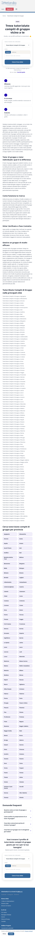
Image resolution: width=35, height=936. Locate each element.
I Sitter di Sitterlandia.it (7, 901)
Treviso (21, 772)
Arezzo (21, 543)
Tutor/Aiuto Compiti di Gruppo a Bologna (14, 325)
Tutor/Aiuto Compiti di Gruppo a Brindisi (14, 332)
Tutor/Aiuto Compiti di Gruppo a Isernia (13, 386)
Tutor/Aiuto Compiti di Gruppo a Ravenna (14, 458)
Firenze (6, 619)
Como (21, 596)
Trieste (6, 777)
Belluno (21, 557)
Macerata (22, 656)
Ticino (21, 763)
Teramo (21, 758)
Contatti (3, 921)
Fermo (6, 614)
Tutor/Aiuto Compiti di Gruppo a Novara (13, 422)
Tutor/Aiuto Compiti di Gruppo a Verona (13, 514)
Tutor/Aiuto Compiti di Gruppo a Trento (13, 498)
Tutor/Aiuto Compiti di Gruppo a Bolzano (14, 327)
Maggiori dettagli (29, 931)
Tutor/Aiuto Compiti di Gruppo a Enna (13, 361)
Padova (6, 693)
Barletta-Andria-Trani (8, 558)
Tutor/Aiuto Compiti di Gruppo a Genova (13, 377)
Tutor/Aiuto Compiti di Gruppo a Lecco (13, 395)
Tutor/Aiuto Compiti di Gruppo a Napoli (13, 419)
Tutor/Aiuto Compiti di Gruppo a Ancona (13, 301)
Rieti (20, 731)
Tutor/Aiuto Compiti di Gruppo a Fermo (13, 366)
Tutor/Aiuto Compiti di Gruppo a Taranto (14, 487)
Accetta (11, 933)
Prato (5, 721)
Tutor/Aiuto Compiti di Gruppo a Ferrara (13, 368)
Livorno (6, 652)
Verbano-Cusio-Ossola (8, 787)
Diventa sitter (5, 903)
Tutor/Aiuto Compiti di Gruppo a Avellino (14, 312)
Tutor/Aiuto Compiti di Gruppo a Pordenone (14, 449)
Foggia (21, 619)
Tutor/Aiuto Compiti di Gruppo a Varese (13, 507)
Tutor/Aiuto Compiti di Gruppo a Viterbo (13, 520)
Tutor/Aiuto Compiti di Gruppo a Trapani (14, 496)
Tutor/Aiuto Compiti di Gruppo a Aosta (13, 303)
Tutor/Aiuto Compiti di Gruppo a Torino (13, 493)
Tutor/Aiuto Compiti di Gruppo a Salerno (14, 473)
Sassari (6, 745)
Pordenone (7, 717)
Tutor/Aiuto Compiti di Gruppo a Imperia (14, 384)
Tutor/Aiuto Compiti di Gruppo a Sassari (13, 475)
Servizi (3, 917)
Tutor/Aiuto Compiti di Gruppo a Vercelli (13, 511)
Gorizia (21, 628)
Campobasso (23, 582)
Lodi (20, 652)
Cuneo (21, 605)
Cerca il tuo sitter (17, 62)
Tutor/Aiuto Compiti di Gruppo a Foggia (13, 372)
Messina (6, 670)
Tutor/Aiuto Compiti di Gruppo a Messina (14, 410)
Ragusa (21, 721)
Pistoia (21, 712)
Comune (8, 52)
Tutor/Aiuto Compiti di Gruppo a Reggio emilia (15, 462)
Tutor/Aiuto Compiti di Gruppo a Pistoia (13, 446)
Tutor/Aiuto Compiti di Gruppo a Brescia (13, 330)
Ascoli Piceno (7, 548)
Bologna (21, 568)
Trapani (21, 768)
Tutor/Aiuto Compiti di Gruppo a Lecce (13, 393)
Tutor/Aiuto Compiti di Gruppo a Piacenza (14, 442)
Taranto (6, 758)
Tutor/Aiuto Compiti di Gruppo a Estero (13, 363)
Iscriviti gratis (21, 72)
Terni (5, 763)
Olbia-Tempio (7, 689)
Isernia (21, 638)
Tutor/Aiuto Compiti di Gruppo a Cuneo (13, 359)
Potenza (21, 717)
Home (4, 16)
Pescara (6, 707)
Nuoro (6, 684)
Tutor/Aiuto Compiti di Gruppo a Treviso (13, 500)
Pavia (20, 698)
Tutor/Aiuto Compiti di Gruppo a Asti (12, 310)
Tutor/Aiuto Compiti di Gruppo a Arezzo (13, 305)
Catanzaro (22, 591)
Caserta (21, 587)
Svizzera (21, 754)
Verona (6, 793)
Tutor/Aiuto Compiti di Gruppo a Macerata (14, 404)
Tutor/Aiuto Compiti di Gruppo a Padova (13, 428)
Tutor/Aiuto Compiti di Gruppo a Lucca (13, 401)
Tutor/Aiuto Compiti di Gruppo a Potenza (14, 451)
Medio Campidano (24, 666)
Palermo (21, 693)
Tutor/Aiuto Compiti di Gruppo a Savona (13, 478)
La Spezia (6, 642)
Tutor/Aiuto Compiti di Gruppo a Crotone (14, 357)
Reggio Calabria (23, 726)
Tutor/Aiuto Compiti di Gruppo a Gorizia (13, 379)
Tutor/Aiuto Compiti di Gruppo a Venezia (14, 509)
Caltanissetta (7, 582)
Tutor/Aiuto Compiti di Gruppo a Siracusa (14, 482)
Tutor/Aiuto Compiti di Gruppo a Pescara (14, 440)
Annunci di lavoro (6, 905)
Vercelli (21, 786)
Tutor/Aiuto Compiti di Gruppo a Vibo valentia (15, 516)
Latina (21, 642)
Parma (6, 698)
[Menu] (16, 9)
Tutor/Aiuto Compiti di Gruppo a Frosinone (14, 375)
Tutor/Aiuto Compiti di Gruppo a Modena (14, 415)
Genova (6, 628)
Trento (6, 772)
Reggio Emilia (8, 731)
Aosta (21, 539)
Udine (21, 777)
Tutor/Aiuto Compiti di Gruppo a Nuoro (13, 424)
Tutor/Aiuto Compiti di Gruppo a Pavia (13, 435)
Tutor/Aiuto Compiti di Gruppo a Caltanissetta (15, 336)
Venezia (21, 782)
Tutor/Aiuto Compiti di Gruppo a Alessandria (15, 298)
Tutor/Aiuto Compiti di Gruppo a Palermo (14, 431)
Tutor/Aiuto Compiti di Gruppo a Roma (13, 469)
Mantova (6, 661)
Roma (21, 735)
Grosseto (6, 633)
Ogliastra (21, 684)
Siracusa (21, 749)
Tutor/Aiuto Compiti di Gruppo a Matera (13, 408)
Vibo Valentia (23, 793)
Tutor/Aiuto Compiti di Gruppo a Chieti (13, 348)
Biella (5, 568)
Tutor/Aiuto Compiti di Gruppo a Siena (13, 480)
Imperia (21, 633)
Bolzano (6, 573)
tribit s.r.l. (20, 891)
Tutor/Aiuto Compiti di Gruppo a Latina (13, 390)
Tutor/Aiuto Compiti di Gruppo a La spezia (14, 388)
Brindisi (6, 577)
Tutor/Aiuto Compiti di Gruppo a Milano (13, 413)
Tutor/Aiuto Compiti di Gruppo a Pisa (13, 444)
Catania (6, 591)
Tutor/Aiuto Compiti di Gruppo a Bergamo (14, 321)
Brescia (21, 573)
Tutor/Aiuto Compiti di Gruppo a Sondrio (14, 484)
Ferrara (21, 614)
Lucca (5, 656)
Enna (5, 610)
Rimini (6, 735)
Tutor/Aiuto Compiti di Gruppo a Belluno (14, 316)
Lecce (5, 647)
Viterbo (21, 797)
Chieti (5, 596)
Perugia (6, 703)
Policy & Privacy (5, 919)
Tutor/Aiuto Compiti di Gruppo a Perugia (14, 437)
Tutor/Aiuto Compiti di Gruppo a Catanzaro (14, 345)
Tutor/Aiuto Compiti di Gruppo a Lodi (13, 399)
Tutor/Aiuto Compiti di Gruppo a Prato (13, 453)
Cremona (21, 601)
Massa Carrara (23, 661)
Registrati (9, 9)
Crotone (6, 605)
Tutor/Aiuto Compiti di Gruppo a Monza (13, 417)
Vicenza (6, 797)
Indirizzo (14, 52)
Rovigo (6, 740)
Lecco (21, 647)
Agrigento (7, 534)
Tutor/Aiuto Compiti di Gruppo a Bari (13, 314)
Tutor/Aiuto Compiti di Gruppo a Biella (13, 323)
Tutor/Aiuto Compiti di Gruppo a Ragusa (13, 455)
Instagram (10, 894)
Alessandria (22, 534)
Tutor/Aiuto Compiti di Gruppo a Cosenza (14, 352)
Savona (21, 745)
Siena (5, 749)
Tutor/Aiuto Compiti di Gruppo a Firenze (13, 370)
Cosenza (6, 601)
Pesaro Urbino (23, 703)
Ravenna (6, 726)
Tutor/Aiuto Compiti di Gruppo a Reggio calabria (16, 460)
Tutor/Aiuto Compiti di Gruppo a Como (13, 350)
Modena (6, 675)
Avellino (6, 552)
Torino (6, 768)
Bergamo (21, 563)
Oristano (21, 689)
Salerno (21, 740)
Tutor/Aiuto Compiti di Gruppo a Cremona (14, 354)
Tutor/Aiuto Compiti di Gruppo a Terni (13, 491)
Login (2, 9)
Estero (21, 610)
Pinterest (16, 894)
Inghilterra (7, 638)
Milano (21, 670)
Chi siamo (4, 912)
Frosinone (22, 624)
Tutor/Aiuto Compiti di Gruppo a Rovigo (13, 471)
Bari (20, 552)
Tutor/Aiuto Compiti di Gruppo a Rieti (13, 464)
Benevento (7, 563)
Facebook (3, 894)
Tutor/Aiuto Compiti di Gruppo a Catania (14, 343)
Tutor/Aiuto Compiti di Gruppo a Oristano (14, 426)
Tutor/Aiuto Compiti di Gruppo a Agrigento (14, 296)
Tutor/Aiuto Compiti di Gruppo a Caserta (14, 341)
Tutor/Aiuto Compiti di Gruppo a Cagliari (14, 334)
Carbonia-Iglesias (9, 587)
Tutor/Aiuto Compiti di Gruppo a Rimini (13, 467)
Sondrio (6, 754)
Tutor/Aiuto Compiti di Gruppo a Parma (13, 433)
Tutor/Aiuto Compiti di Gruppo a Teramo (13, 489)
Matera (6, 666)
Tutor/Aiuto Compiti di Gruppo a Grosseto (14, 381)
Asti (20, 548)
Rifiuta (4, 933)
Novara (21, 679)
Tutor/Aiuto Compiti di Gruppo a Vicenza (14, 518)
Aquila (6, 543)
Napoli (6, 679)
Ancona (6, 539)
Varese (6, 782)
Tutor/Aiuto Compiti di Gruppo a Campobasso (15, 339)
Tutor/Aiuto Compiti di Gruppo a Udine (13, 505)
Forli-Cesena (7, 624)
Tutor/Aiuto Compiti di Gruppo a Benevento (14, 319)
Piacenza (21, 707)
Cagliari (21, 577)
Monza (21, 675)
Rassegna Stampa (6, 914)
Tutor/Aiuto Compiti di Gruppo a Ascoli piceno (15, 307)
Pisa (5, 712)
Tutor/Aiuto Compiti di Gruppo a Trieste (13, 502)
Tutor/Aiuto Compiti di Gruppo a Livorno (13, 397)
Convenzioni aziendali (7, 928)
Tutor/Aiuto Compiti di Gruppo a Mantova (14, 406)
